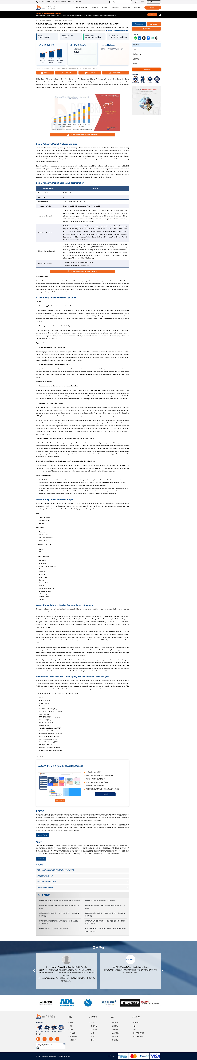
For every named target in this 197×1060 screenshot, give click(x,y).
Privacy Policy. (119, 543)
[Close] (132, 506)
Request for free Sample (98, 550)
